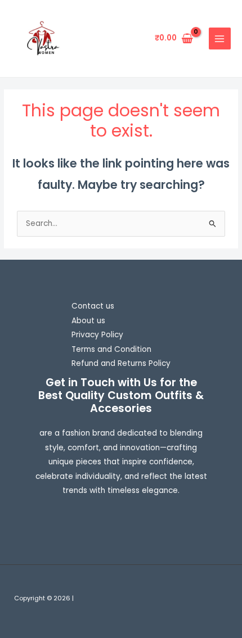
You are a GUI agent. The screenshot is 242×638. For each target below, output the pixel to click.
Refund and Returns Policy (121, 363)
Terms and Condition (111, 349)
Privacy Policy (97, 334)
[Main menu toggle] (220, 38)
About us (88, 320)
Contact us (92, 306)
